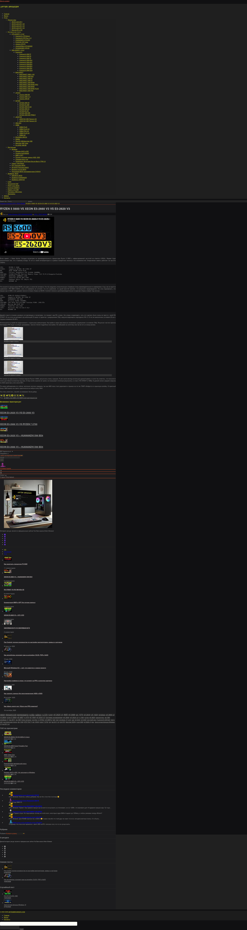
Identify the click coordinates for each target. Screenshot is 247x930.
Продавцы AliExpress (15, 192)
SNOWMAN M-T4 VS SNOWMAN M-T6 (17, 628)
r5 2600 (3, 717)
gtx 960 (18, 720)
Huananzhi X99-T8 (25, 58)
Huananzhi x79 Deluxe (22, 36)
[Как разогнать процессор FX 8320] (8, 560)
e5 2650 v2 (110, 714)
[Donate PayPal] (5, 542)
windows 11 (4, 720)
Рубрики (3, 833)
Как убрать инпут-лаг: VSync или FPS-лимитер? (21, 706)
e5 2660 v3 (14, 398)
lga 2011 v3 (55, 722)
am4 (69, 720)
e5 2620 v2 (74, 717)
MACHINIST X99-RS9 (26, 76)
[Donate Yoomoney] (5, 544)
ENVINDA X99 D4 (21, 137)
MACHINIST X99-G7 (26, 80)
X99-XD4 (18, 123)
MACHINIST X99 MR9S (27, 87)
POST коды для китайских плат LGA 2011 (27, 817)
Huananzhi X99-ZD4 (25, 68)
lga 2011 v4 (5, 724)
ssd (73, 720)
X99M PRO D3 (24, 131)
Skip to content (4, 1)
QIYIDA (17, 101)
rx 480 (81, 717)
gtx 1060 (21, 722)
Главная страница (6, 203)
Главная (6, 14)
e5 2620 (92, 717)
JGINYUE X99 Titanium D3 (28, 121)
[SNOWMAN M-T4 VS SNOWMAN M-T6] (8, 624)
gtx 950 (107, 717)
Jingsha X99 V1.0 (24, 97)
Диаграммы (11, 194)
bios (92, 722)
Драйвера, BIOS (13, 173)
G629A (17, 139)
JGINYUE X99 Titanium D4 (28, 119)
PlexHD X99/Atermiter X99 (23, 141)
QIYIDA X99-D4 (24, 109)
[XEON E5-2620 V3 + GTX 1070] (8, 611)
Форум (6, 16)
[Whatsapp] (15, 395)
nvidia (32, 714)
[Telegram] (6, 395)
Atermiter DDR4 (71, 722)
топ (5, 550)
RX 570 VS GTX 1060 (11, 896)
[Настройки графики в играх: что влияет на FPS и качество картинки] (8, 677)
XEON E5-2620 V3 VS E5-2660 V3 (17, 412)
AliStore (6, 196)
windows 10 (63, 720)
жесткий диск (91, 720)
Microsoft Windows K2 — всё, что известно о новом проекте (25, 668)
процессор (33, 398)
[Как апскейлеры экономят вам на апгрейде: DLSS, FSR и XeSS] (8, 651)
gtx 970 (62, 722)
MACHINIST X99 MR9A (27, 82)
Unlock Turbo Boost (18, 163)
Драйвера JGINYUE (18, 180)
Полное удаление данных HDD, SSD (27, 157)
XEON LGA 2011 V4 (18, 28)
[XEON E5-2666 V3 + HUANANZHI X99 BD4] (8, 573)
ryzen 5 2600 (12, 717)
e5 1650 (33, 717)
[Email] (20, 395)
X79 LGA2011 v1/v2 (18, 34)
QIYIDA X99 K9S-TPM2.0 (27, 115)
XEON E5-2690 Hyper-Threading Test (16, 746)
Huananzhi (18, 52)
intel (57, 720)
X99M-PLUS (23, 127)
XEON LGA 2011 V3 (18, 26)
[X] (17, 395)
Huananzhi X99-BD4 (25, 64)
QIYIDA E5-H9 (24, 111)
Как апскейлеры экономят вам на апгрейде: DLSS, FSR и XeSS (26, 655)
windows (102, 714)
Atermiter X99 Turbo (21, 143)
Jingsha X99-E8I (24, 95)
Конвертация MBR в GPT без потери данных (19, 602)
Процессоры (12, 20)
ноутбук (34, 720)
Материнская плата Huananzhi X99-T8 (26, 795)
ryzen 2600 (79, 722)
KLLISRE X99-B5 (20, 145)
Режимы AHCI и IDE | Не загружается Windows (19, 772)
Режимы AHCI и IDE (22, 151)
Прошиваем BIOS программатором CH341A (26, 171)
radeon (38, 714)
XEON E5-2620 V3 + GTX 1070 (14, 615)
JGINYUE (18, 117)
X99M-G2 (22, 135)
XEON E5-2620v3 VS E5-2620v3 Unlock (17, 737)
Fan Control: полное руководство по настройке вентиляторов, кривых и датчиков (33, 642)
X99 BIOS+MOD (17, 176)
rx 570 (45, 714)
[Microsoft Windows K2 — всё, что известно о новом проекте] (8, 664)
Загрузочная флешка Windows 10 (15, 905)
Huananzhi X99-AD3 (25, 62)
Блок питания (26, 720)
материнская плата (10, 722)
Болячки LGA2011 (14, 188)
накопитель (100, 717)
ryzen (25, 398)
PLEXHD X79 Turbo (21, 42)
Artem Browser (13, 214)
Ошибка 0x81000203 (22, 153)
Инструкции (12, 147)
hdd (53, 720)
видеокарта (22, 714)
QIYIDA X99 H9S (24, 113)
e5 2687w (48, 720)
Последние (7, 552)
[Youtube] (5, 534)
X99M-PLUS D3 (24, 129)
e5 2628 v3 (87, 722)
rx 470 (26, 717)
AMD (66, 714)
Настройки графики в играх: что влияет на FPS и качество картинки (28, 681)
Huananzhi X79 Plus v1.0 (23, 38)
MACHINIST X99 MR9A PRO (28, 85)
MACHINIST (19, 72)
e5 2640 (87, 714)
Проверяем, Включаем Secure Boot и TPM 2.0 (30, 161)
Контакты (7, 198)
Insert (21, 929)
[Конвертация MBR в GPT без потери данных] (8, 598)
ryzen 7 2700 (43, 722)
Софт (9, 182)
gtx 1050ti (35, 722)
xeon (28, 398)
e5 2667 (20, 717)
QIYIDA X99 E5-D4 (25, 107)
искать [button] (30, 201)
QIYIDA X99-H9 (24, 103)
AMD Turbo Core (9, 755)
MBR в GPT (19, 155)
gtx (50, 722)
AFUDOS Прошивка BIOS (20, 167)
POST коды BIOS (13, 186)
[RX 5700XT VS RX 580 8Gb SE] (8, 586)
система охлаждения (54, 717)
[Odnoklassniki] (4, 395)
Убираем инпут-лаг (21, 159)
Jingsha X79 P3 (20, 44)
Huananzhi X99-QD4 (25, 70)
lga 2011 (12, 720)
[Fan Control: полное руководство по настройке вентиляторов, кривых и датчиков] (8, 638)
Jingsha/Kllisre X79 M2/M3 (23, 46)
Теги (5, 554)
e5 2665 (84, 720)
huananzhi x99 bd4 (103, 720)
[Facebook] (12, 395)
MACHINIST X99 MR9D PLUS (29, 89)
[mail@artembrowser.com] (5, 538)
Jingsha (17, 93)
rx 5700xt (41, 720)
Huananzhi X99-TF (25, 54)
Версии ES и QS (17, 30)
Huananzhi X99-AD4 (25, 60)
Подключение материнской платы (15, 764)
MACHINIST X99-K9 (25, 78)
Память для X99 (13, 190)
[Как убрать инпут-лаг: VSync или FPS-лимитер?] (8, 702)
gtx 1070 (79, 714)
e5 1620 (94, 714)
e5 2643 (77, 720)
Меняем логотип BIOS (19, 169)
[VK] (5, 536)
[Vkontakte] (1, 395)
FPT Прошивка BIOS (18, 165)
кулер (87, 717)
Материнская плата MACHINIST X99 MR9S (27, 806)
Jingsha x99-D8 (24, 99)
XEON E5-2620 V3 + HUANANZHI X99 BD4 (21, 435)
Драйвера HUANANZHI (19, 178)
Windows (14, 149)
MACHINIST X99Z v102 (26, 74)
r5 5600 (20, 398)
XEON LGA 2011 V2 (18, 24)
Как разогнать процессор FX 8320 (15, 564)
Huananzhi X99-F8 (25, 56)
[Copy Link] (23, 395)
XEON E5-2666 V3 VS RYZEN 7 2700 (18, 424)
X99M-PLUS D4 (24, 133)
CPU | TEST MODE (18, 203)
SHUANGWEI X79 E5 (22, 48)
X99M (17, 125)
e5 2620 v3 (7, 398)
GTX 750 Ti (28, 722)
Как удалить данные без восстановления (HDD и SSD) (23, 693)
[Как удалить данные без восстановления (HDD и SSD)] (8, 689)
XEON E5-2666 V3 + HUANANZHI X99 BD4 (21, 446)
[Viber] (9, 395)
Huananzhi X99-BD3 (25, 66)
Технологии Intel (13, 184)
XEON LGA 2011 (17, 22)
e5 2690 (66, 717)
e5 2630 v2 (40, 717)
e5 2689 (71, 714)
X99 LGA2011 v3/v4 (18, 50)
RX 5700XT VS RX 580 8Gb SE (14, 590)
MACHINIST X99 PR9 (26, 91)
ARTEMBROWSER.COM (16, 912)
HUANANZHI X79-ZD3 (22, 40)
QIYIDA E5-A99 (24, 105)
